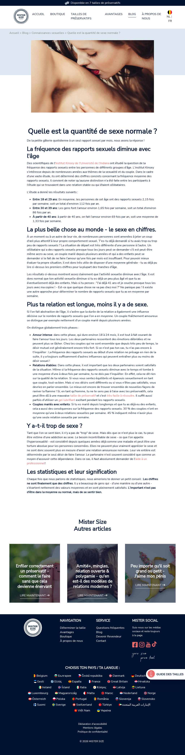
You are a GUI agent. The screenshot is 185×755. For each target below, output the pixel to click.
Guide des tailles (170, 674)
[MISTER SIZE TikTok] (154, 644)
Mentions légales (92, 727)
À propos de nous (151, 16)
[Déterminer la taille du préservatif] (151, 674)
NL (169, 17)
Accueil (38, 14)
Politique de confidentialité (92, 731)
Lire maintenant (33, 595)
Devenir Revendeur (108, 636)
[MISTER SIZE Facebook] (135, 644)
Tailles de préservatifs (81, 16)
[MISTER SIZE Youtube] (148, 644)
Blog (132, 14)
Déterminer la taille (73, 628)
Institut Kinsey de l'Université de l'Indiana (82, 163)
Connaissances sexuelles (48, 33)
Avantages (113, 14)
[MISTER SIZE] (33, 627)
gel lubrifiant (67, 400)
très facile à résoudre (120, 396)
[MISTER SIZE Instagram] (142, 644)
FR (170, 21)
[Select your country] (170, 12)
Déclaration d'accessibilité (92, 724)
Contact (101, 641)
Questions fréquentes (110, 628)
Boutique (57, 14)
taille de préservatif (83, 396)
